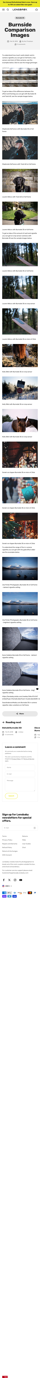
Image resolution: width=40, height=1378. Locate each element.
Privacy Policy (16, 759)
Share (21, 714)
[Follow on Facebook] (3, 880)
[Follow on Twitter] (9, 880)
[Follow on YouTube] (20, 880)
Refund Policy (7, 847)
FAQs (24, 840)
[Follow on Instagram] (15, 880)
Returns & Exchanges (10, 851)
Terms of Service (29, 759)
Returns (25, 836)
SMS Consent (7, 855)
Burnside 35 (20, 18)
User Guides (26, 844)
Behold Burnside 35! (12, 728)
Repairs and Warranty (9, 844)
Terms (4, 836)
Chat (24, 847)
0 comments (21, 44)
